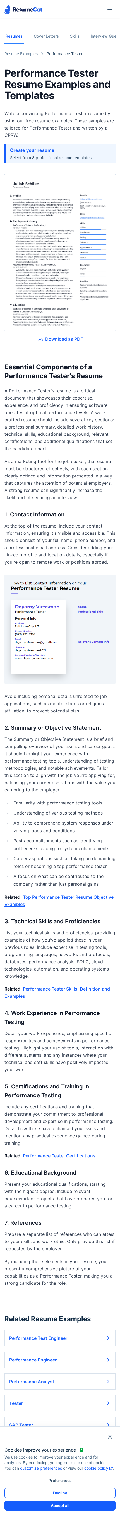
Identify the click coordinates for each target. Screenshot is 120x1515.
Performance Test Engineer (38, 1338)
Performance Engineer (33, 1360)
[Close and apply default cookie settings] (110, 1436)
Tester (16, 1403)
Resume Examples (21, 53)
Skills (75, 36)
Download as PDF (64, 339)
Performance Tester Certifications (59, 1155)
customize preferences (41, 1468)
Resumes (14, 36)
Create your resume (32, 150)
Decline (60, 1493)
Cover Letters (46, 36)
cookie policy (96, 1468)
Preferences (60, 1480)
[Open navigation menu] (110, 9)
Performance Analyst (31, 1381)
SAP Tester (21, 1425)
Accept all (60, 1505)
